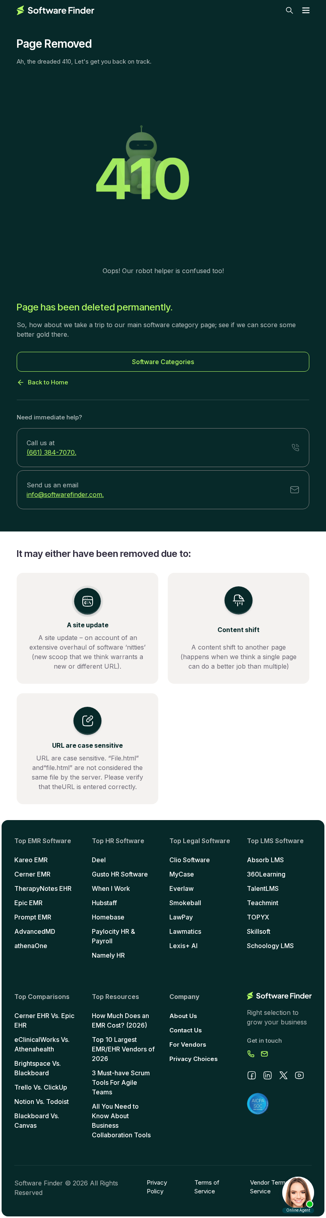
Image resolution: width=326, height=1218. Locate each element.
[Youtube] (299, 1075)
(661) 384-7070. (51, 452)
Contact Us (185, 1030)
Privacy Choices (193, 1059)
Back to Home (48, 382)
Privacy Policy (157, 1187)
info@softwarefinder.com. (65, 494)
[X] (283, 1075)
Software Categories (163, 362)
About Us (183, 1016)
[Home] (55, 10)
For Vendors (187, 1044)
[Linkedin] (267, 1075)
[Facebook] (251, 1075)
